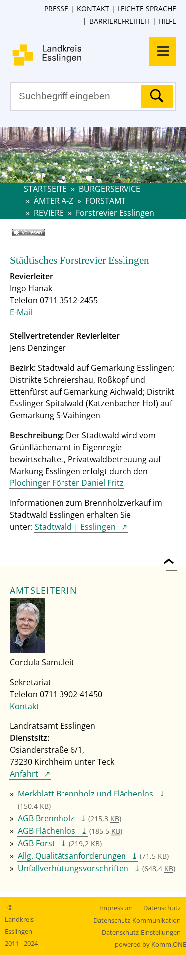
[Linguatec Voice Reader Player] (43, 236)
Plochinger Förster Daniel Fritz (67, 483)
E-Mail (21, 312)
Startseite (45, 188)
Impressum (116, 907)
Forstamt (105, 200)
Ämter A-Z (53, 200)
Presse (56, 8)
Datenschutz (162, 907)
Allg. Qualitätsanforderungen (72, 855)
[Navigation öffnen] (162, 51)
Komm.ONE (168, 944)
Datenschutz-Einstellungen (141, 932)
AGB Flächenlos (46, 830)
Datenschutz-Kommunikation (137, 920)
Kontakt (93, 8)
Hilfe (167, 21)
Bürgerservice (109, 188)
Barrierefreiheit (119, 21)
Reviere (49, 212)
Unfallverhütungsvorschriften (73, 868)
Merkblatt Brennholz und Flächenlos (85, 793)
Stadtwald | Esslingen (75, 526)
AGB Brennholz (46, 818)
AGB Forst (36, 843)
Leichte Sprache (146, 8)
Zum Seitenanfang (171, 556)
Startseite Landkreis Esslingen (98, 55)
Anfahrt (24, 773)
